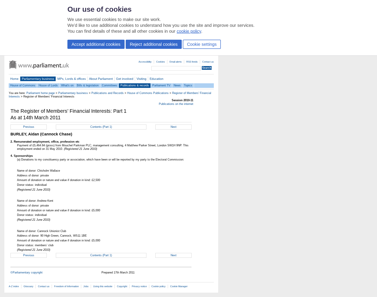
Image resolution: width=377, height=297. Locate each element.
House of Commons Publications (148, 93)
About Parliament (101, 78)
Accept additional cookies (96, 44)
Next (174, 126)
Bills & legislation (88, 85)
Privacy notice (139, 286)
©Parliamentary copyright (26, 272)
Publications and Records (107, 93)
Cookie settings (202, 44)
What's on (67, 85)
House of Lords (48, 85)
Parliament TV (161, 85)
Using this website (102, 286)
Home (14, 78)
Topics (188, 85)
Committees (109, 85)
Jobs (86, 286)
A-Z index (14, 286)
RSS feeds (192, 61)
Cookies (160, 61)
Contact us (208, 61)
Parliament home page (40, 93)
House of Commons (22, 85)
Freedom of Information (66, 286)
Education (156, 78)
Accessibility (145, 61)
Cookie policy (158, 286)
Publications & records (134, 85)
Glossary (28, 286)
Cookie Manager (179, 286)
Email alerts (176, 61)
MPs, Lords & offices (71, 78)
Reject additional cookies (154, 44)
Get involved (124, 78)
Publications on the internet (176, 104)
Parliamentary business (38, 78)
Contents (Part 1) (101, 126)
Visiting (141, 78)
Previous (28, 126)
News (177, 85)
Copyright (122, 286)
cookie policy (189, 31)
